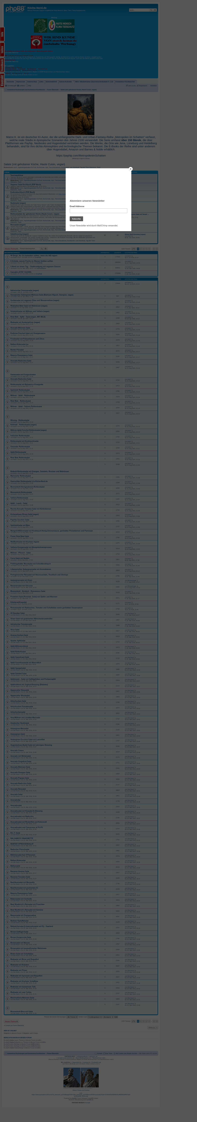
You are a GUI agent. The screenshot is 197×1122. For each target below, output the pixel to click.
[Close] (131, 169)
